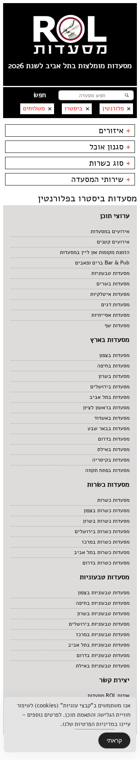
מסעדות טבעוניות (110, 273)
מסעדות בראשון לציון (106, 407)
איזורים (115, 130)
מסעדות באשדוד (112, 418)
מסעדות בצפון (114, 355)
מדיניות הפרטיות (94, 724)
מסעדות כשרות (113, 500)
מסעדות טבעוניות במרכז (103, 634)
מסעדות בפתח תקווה (107, 470)
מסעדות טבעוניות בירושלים (99, 624)
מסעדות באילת (113, 449)
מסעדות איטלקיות (110, 294)
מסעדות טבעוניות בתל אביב (99, 644)
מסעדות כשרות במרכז (106, 542)
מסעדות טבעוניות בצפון (104, 592)
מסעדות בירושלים (110, 386)
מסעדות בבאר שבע (109, 428)
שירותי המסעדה (101, 179)
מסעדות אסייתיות (110, 315)
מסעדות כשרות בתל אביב (102, 552)
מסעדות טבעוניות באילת (103, 665)
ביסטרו (73, 108)
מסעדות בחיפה (113, 365)
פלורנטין (113, 108)
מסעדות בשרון (114, 376)
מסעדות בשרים (113, 283)
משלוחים (34, 108)
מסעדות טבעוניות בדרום (103, 655)
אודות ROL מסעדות (109, 695)
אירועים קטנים (113, 241)
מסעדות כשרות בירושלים (102, 531)
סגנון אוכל (110, 146)
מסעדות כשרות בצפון (107, 510)
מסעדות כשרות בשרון (106, 521)
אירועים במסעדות (110, 231)
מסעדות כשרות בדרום (106, 562)
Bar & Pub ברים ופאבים (102, 262)
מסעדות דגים (115, 304)
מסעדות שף (117, 325)
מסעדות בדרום (114, 439)
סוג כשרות (110, 163)
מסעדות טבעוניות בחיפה (103, 603)
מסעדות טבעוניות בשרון (103, 613)
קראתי (114, 740)
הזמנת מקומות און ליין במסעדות (95, 252)
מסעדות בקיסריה (111, 459)
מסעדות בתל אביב (109, 397)
